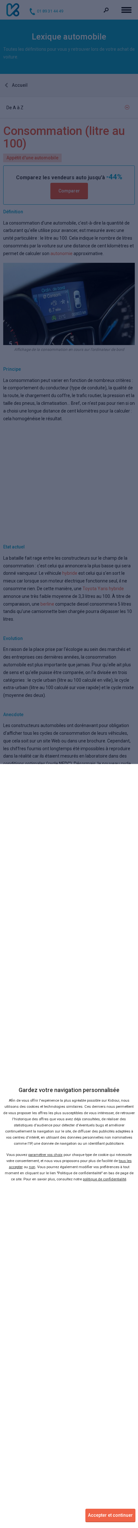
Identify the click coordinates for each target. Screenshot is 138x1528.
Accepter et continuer (110, 1515)
